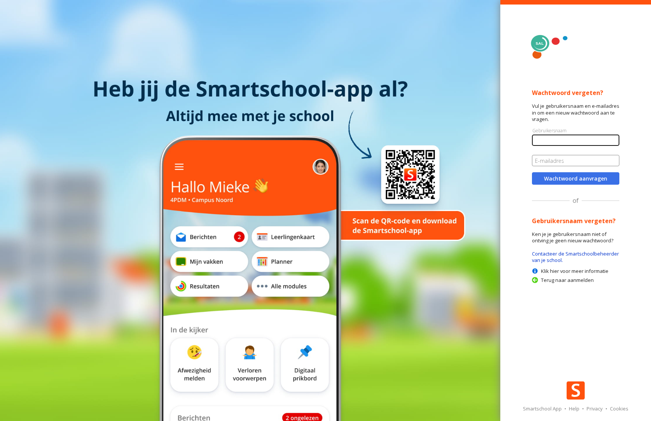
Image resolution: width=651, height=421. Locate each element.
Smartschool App (543, 408)
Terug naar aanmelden (567, 280)
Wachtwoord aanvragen (575, 178)
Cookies (619, 408)
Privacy (595, 408)
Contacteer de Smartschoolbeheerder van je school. (575, 256)
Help (575, 408)
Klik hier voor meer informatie (574, 271)
